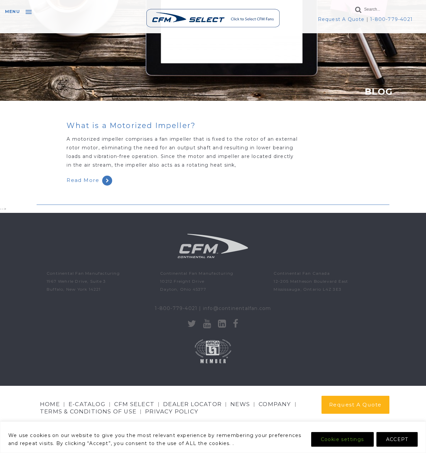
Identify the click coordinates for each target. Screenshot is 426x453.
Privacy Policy (171, 411)
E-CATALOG (87, 404)
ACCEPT (397, 439)
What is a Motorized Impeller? (131, 125)
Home (50, 404)
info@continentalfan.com (237, 308)
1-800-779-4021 (391, 19)
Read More (83, 180)
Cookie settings (342, 439)
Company (275, 404)
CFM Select (134, 404)
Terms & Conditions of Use (88, 411)
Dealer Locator (192, 404)
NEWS (240, 404)
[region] (213, 437)
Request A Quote (341, 19)
